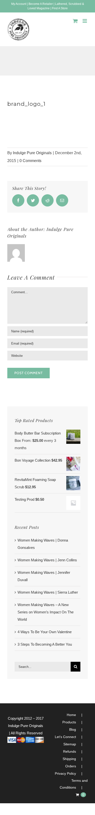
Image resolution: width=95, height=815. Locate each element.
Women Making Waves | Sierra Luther (48, 592)
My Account (18, 4)
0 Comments (30, 161)
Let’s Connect (65, 737)
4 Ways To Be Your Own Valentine (45, 632)
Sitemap (69, 744)
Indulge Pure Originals (32, 153)
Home (71, 715)
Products (69, 722)
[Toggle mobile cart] (75, 20)
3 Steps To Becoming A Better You (45, 644)
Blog (72, 729)
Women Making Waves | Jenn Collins (47, 560)
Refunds (69, 751)
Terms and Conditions (74, 784)
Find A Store (60, 8)
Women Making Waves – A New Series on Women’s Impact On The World (46, 612)
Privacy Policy (65, 773)
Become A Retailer (40, 4)
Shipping (69, 759)
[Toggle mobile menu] (85, 20)
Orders (70, 766)
